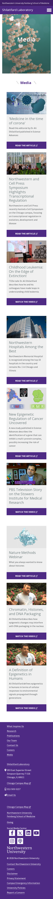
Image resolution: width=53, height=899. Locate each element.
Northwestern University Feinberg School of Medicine (25, 3)
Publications (13, 735)
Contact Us (12, 745)
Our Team (12, 740)
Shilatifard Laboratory (17, 10)
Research (11, 730)
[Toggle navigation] (49, 10)
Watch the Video (25, 301)
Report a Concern (16, 892)
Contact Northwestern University (24, 864)
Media (10, 754)
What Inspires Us (15, 726)
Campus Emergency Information (23, 883)
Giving (10, 822)
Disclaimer (12, 873)
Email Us (11, 794)
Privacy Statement (16, 878)
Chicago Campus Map (17, 783)
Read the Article (25, 145)
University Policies (16, 887)
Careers (11, 749)
